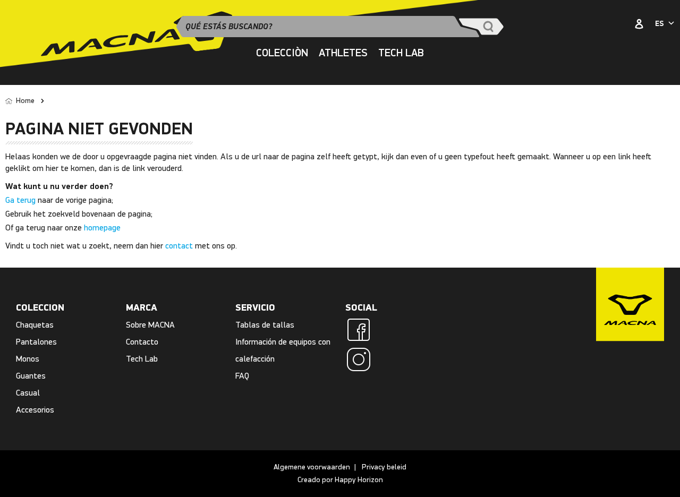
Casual (28, 393)
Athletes (343, 52)
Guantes (31, 376)
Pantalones (36, 342)
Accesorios (35, 410)
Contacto (142, 342)
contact (179, 246)
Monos (27, 359)
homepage (102, 227)
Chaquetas (35, 325)
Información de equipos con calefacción (282, 350)
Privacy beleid (384, 467)
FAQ (242, 376)
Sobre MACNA (150, 325)
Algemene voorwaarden (312, 467)
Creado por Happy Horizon (340, 479)
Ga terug (20, 200)
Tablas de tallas (264, 325)
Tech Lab (142, 359)
